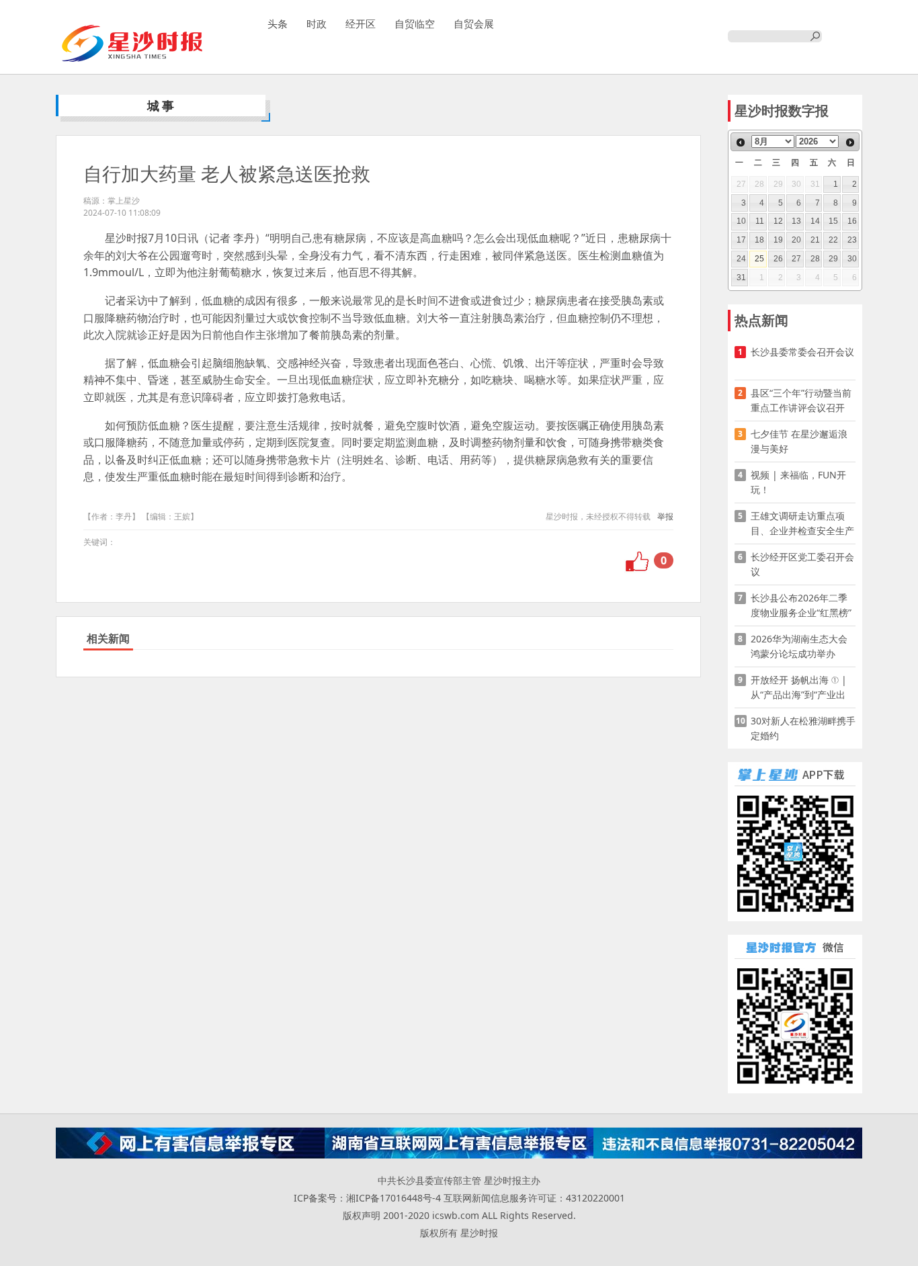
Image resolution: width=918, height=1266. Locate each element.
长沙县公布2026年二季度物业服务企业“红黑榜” (801, 605)
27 (796, 258)
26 (778, 258)
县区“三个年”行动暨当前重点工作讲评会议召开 (801, 400)
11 (759, 221)
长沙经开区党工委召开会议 (802, 564)
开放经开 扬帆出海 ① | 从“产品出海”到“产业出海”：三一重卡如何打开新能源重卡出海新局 (799, 687)
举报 (665, 516)
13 (796, 221)
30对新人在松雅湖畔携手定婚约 (803, 728)
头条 (277, 23)
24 (741, 258)
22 (833, 240)
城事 (162, 105)
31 (741, 277)
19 (778, 240)
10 (741, 221)
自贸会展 (474, 23)
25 (759, 258)
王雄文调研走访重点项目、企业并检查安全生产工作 (802, 523)
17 (741, 240)
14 (815, 221)
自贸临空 (414, 23)
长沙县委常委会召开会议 (802, 351)
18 (759, 240)
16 (852, 221)
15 (833, 221)
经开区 (360, 23)
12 (778, 221)
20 (796, 240)
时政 (316, 23)
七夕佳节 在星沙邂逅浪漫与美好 (799, 441)
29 (833, 258)
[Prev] (741, 142)
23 (852, 240)
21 (815, 240)
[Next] (850, 142)
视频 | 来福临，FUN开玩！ (798, 482)
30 (852, 258)
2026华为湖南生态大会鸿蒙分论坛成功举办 (799, 646)
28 (815, 258)
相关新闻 (108, 638)
